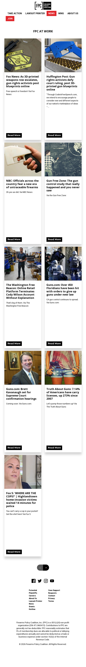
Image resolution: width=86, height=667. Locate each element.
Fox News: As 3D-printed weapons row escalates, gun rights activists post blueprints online (22, 81)
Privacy (51, 598)
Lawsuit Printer (35, 13)
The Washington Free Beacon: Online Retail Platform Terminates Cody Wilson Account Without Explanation (20, 291)
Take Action (15, 13)
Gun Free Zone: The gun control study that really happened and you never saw (63, 185)
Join (10, 18)
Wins (61, 13)
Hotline (32, 609)
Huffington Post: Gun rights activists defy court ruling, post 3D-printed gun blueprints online (61, 83)
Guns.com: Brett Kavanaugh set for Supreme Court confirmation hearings (21, 393)
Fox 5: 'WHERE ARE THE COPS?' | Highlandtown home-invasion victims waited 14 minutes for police (21, 499)
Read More (14, 135)
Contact (51, 596)
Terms (51, 601)
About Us (72, 13)
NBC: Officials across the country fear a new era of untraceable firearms (22, 184)
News (51, 13)
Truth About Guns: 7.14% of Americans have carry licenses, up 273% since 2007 (63, 393)
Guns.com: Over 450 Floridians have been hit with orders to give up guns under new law (62, 289)
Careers (32, 596)
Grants (32, 606)
